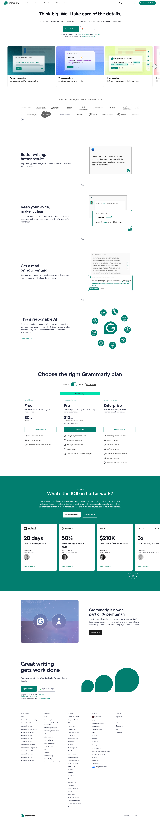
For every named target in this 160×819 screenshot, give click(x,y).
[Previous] (130, 576)
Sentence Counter (73, 763)
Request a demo (124, 3)
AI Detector (71, 726)
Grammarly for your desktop (29, 720)
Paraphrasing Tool (73, 738)
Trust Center (95, 742)
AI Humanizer (72, 729)
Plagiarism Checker (73, 720)
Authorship (71, 779)
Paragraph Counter (73, 760)
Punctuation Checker (74, 801)
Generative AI (48, 740)
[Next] (154, 66)
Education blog (48, 756)
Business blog (48, 759)
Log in (135, 3)
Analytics (70, 773)
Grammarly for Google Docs (29, 748)
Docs (22, 717)
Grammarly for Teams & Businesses (51, 723)
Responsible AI (96, 726)
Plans (45, 717)
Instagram (120, 726)
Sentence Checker (73, 797)
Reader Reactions (73, 788)
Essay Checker (72, 735)
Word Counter (72, 754)
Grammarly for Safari (27, 735)
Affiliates (94, 735)
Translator (71, 741)
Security (94, 757)
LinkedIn (119, 732)
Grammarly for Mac (26, 726)
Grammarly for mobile (27, 751)
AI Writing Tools (72, 748)
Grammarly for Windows (28, 723)
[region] (80, 66)
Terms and (80, 34)
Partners (94, 739)
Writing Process (48, 746)
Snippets (70, 769)
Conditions (87, 34)
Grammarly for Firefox (27, 738)
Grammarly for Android (27, 760)
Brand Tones (71, 776)
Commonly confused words (52, 762)
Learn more (25, 338)
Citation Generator (73, 732)
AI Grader (71, 785)
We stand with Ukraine (98, 723)
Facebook (120, 723)
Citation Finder (72, 782)
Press (93, 732)
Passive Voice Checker (74, 804)
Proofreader (71, 807)
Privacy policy (96, 745)
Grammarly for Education (51, 731)
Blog (45, 749)
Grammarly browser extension (29, 729)
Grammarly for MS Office (28, 745)
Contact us (119, 720)
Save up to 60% (91, 384)
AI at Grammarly (49, 737)
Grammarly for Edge (26, 741)
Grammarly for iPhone (27, 754)
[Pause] (22, 119)
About (93, 720)
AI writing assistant (49, 743)
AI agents (71, 723)
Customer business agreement (101, 751)
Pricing (58, 3)
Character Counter (73, 757)
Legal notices (95, 763)
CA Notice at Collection (88, 36)
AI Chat (70, 745)
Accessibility (95, 760)
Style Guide (71, 766)
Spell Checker (72, 794)
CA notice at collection (98, 754)
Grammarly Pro (48, 720)
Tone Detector (72, 751)
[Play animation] (82, 184)
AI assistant (47, 734)
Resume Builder (72, 791)
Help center (119, 717)
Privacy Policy (96, 34)
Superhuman (97, 717)
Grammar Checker (73, 717)
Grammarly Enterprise (50, 727)
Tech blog (47, 752)
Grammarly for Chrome (27, 732)
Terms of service (96, 748)
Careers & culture (97, 729)
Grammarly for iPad (26, 757)
